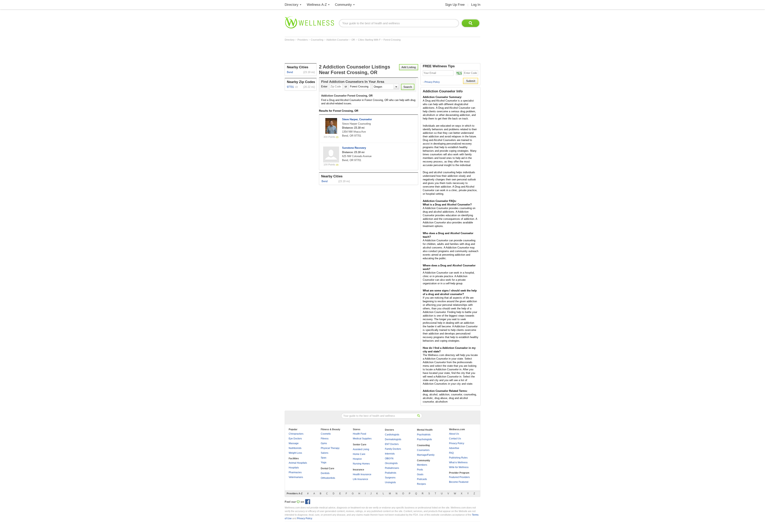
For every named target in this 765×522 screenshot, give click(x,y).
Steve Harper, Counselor (357, 119)
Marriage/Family (425, 455)
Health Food (359, 433)
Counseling (317, 39)
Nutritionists (295, 448)
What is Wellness (458, 462)
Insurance (358, 469)
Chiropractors (296, 433)
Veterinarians (296, 477)
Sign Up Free (455, 5)
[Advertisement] (357, 52)
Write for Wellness (459, 467)
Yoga (323, 462)
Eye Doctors (295, 438)
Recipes (421, 484)
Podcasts (422, 479)
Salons (324, 453)
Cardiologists (392, 434)
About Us (454, 433)
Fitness (325, 438)
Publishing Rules (458, 457)
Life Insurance (360, 479)
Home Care (359, 454)
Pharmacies (295, 472)
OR (353, 39)
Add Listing (408, 67)
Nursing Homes (361, 463)
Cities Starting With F (369, 39)
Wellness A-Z (317, 5)
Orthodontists (328, 478)
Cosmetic (326, 433)
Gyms (324, 443)
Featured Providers (459, 477)
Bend (290, 72)
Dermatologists (393, 439)
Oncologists (391, 463)
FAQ (451, 453)
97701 (290, 86)
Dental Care (327, 468)
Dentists (325, 473)
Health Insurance (362, 474)
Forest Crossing (392, 39)
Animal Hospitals (298, 462)
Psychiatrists (424, 434)
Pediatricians (392, 468)
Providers (302, 39)
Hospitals (294, 467)
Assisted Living (361, 449)
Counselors (423, 450)
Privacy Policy (431, 82)
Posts (420, 469)
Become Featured (458, 482)
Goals (420, 474)
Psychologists (424, 439)
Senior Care (359, 444)
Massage (294, 443)
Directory (291, 5)
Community (343, 5)
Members (422, 464)
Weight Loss (295, 453)
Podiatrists (390, 472)
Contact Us (455, 438)
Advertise (454, 448)
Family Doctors (393, 449)
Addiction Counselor (337, 39)
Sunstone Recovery (354, 147)
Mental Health (425, 429)
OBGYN (389, 458)
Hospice (357, 458)
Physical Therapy (330, 448)
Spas (323, 457)
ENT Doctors (392, 444)
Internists (390, 453)
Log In (475, 5)
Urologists (390, 482)
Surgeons (390, 477)
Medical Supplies (362, 438)
